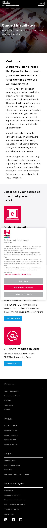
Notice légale (8, 490)
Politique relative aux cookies (14, 504)
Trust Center (8, 405)
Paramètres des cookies (23, 294)
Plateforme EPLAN (11, 426)
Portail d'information (12, 465)
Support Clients (10, 460)
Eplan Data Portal (11, 444)
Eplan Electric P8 (10, 430)
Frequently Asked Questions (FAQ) (16, 474)
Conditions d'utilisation (12, 495)
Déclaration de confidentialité (14, 500)
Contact (7, 410)
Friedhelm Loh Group (12, 396)
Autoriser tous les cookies (23, 288)
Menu (41, 4)
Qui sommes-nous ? (11, 391)
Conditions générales (11, 509)
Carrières (7, 400)
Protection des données (12, 274)
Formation (8, 470)
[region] (23, 264)
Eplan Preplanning (11, 435)
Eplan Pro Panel (10, 440)
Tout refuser (23, 281)
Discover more (13, 318)
